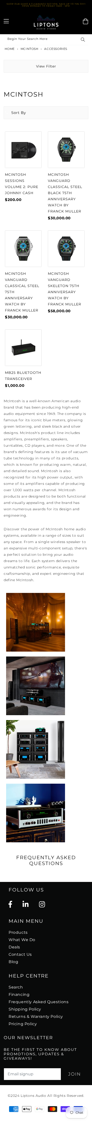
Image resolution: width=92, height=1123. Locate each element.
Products (18, 932)
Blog (13, 961)
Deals (14, 947)
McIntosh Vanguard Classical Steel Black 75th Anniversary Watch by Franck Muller (65, 192)
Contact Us (20, 954)
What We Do (22, 939)
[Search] (83, 39)
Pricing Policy (23, 1024)
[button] (15, 112)
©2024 (14, 1095)
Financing (19, 994)
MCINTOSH (30, 49)
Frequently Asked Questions (39, 1002)
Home (9, 49)
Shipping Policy (25, 1009)
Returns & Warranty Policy (36, 1016)
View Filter (46, 66)
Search (16, 987)
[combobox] (46, 39)
